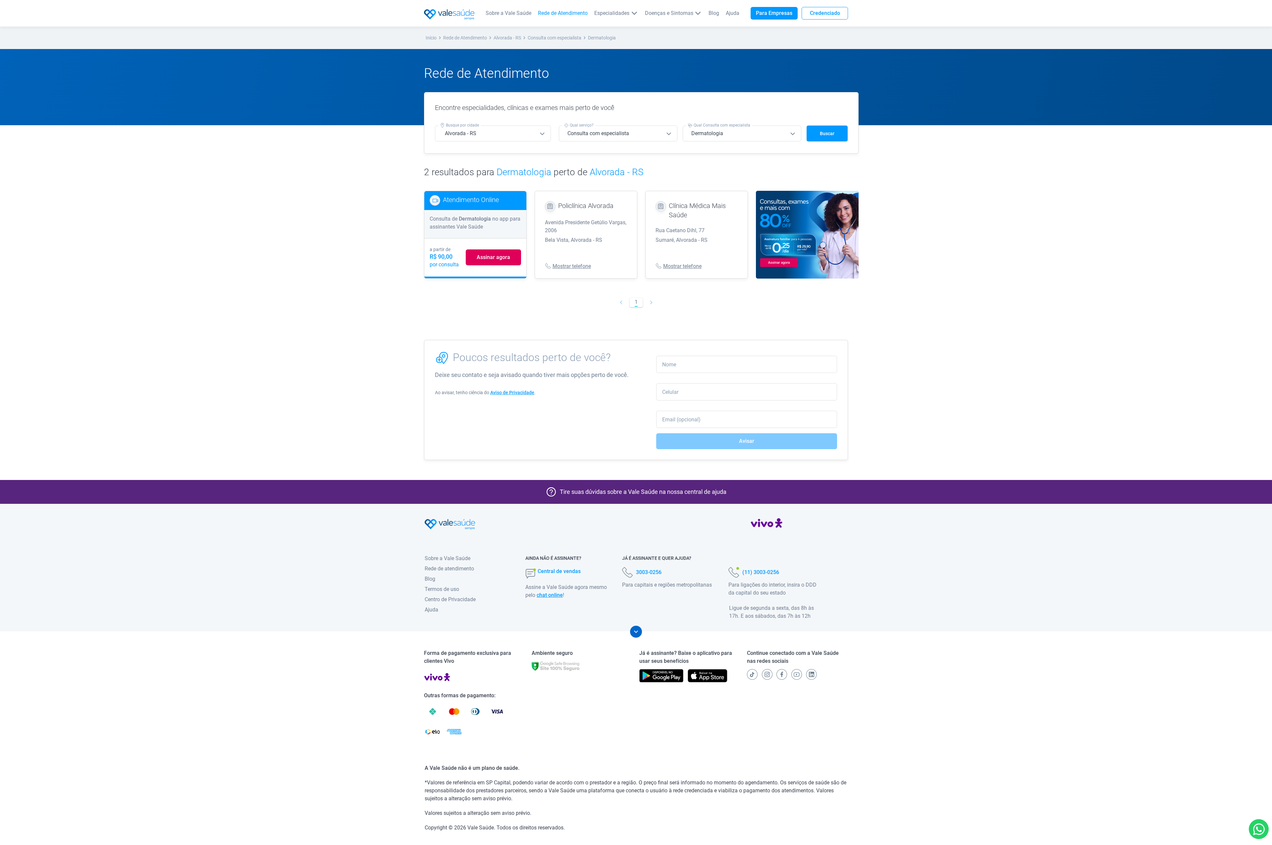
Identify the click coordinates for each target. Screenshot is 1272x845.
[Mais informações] (636, 632)
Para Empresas (774, 13)
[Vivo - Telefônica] (766, 524)
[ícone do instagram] (767, 674)
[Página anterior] (621, 302)
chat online (550, 595)
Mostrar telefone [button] (572, 266)
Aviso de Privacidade (512, 392)
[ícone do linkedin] (811, 674)
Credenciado (825, 13)
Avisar (746, 441)
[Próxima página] (651, 302)
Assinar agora (493, 257)
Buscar (827, 133)
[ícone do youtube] (796, 674)
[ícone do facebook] (781, 674)
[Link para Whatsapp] (1259, 829)
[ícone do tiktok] (752, 674)
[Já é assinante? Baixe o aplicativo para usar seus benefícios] (661, 675)
